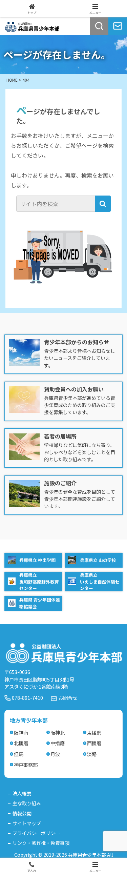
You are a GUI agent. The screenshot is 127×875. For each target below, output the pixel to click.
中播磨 (57, 743)
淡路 (92, 753)
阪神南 (21, 732)
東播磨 (94, 732)
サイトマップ (27, 823)
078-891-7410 (27, 697)
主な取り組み (27, 803)
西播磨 (94, 743)
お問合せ (67, 697)
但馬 (18, 753)
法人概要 (22, 793)
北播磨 (21, 743)
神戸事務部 (26, 764)
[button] (103, 204)
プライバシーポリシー (36, 833)
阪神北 (57, 732)
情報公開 (22, 813)
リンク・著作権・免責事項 (41, 842)
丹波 (55, 753)
